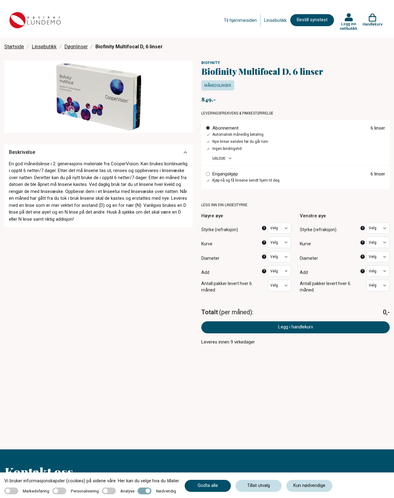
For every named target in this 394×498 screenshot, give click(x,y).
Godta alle (208, 485)
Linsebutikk (275, 20)
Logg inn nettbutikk (348, 26)
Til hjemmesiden (240, 20)
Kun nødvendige (309, 485)
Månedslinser (217, 85)
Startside (14, 47)
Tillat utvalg (258, 485)
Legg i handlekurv (295, 327)
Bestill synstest (312, 19)
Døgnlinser (76, 47)
